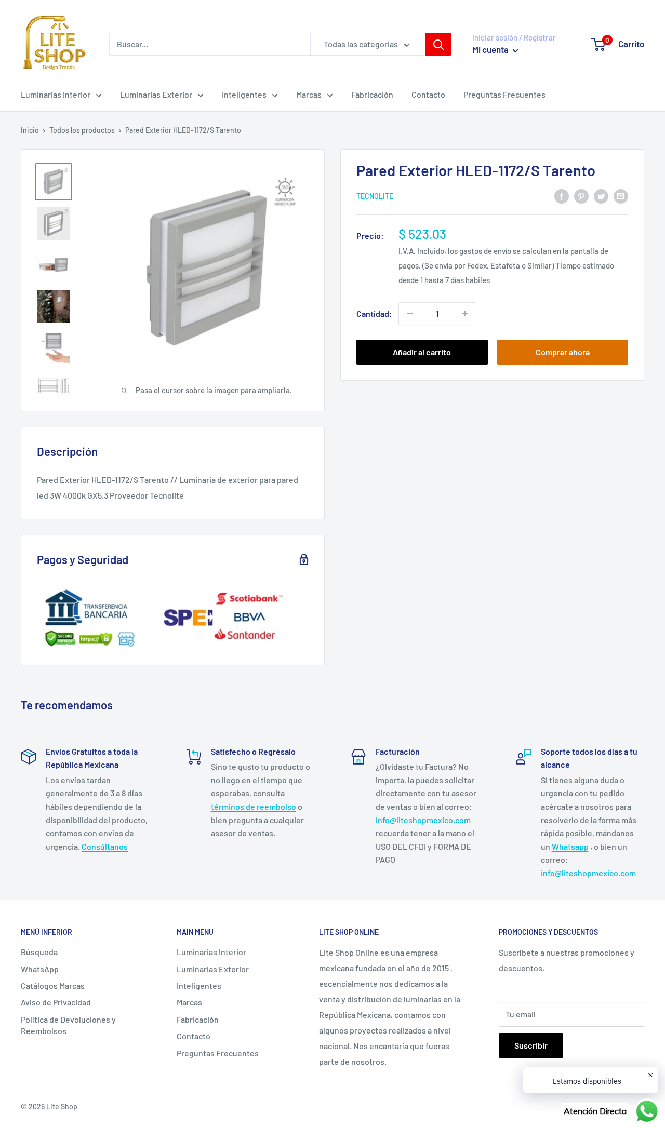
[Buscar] (438, 44)
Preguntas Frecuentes (504, 94)
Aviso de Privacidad (56, 1002)
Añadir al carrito (422, 352)
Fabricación (372, 94)
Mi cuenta (491, 49)
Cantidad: (374, 313)
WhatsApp (40, 969)
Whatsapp (570, 846)
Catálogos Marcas (53, 985)
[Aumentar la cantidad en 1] (465, 314)
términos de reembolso (253, 806)
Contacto (428, 94)
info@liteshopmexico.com (423, 820)
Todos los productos (82, 130)
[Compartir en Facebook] (561, 195)
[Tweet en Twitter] (601, 195)
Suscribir (531, 1045)
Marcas (309, 94)
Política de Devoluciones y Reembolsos (68, 1025)
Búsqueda (39, 952)
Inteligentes (244, 94)
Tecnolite (374, 196)
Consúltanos (105, 846)
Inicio (30, 130)
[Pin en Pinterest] (581, 195)
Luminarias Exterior (156, 94)
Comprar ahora (563, 352)
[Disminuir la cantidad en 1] (410, 314)
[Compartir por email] (621, 195)
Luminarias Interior (55, 94)
